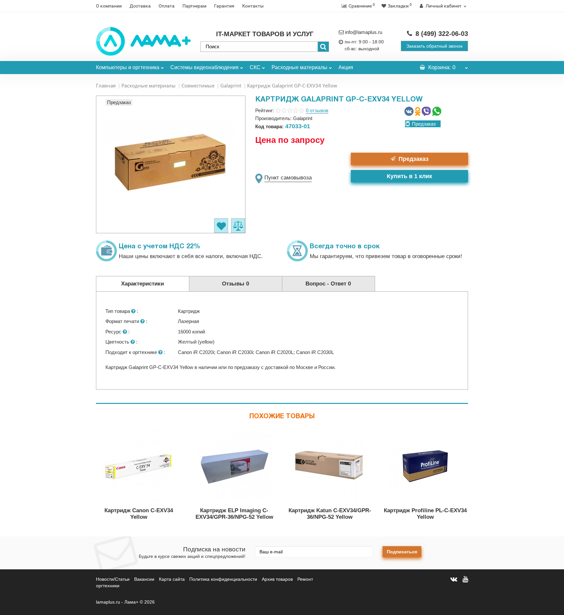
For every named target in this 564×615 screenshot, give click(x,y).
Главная (106, 85)
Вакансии (144, 579)
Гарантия (224, 5)
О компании (109, 5)
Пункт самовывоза (288, 178)
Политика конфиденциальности (223, 579)
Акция (345, 67)
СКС (255, 67)
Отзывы (235, 284)
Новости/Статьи (113, 579)
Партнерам (194, 5)
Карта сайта (172, 579)
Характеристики (142, 284)
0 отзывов (317, 110)
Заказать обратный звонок (434, 46)
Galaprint (230, 85)
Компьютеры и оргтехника (127, 67)
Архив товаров (277, 579)
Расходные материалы (299, 67)
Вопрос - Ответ (328, 284)
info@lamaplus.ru (363, 32)
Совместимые (197, 85)
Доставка (140, 5)
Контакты (253, 5)
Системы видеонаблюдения (204, 67)
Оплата (167, 5)
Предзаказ (414, 159)
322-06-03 (441, 33)
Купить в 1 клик (409, 176)
